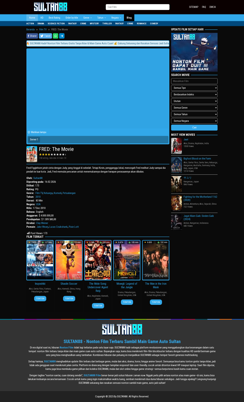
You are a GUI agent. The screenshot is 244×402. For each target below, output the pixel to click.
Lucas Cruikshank (58, 226)
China (72, 289)
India (206, 143)
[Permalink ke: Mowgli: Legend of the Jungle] (127, 260)
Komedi (58, 193)
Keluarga (48, 193)
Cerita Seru (203, 162)
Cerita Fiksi (38, 289)
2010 (38, 196)
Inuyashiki (40, 283)
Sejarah (207, 204)
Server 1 (34, 139)
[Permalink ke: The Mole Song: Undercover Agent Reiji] (98, 260)
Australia (197, 165)
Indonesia (204, 223)
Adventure (194, 204)
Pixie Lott (74, 226)
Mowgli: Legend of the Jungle (126, 285)
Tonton (40, 298)
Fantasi (47, 289)
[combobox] (138, 7)
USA (38, 204)
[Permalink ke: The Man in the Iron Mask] (156, 260)
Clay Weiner (42, 223)
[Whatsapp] (55, 36)
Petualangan (69, 193)
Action (186, 204)
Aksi (31, 289)
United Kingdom (125, 295)
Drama (121, 292)
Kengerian (188, 165)
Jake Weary (42, 226)
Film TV (39, 193)
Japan (46, 291)
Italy (185, 168)
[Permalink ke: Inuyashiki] (40, 260)
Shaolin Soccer (69, 283)
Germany (206, 165)
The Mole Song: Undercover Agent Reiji (98, 287)
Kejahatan (96, 296)
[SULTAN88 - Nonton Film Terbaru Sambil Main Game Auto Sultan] (50, 7)
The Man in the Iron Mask (155, 285)
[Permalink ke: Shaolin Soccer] (69, 260)
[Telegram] (61, 36)
